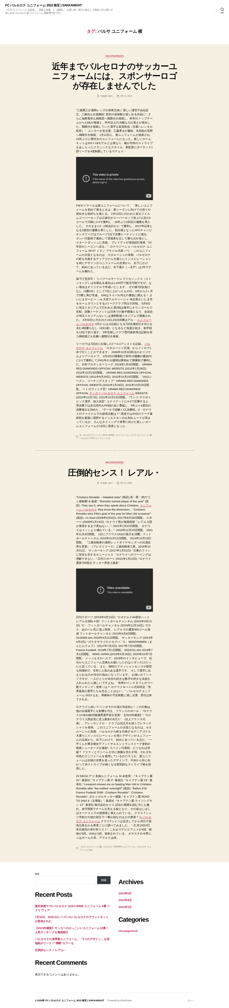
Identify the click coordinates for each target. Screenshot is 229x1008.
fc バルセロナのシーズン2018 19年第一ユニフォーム (104, 435)
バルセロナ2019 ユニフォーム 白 (95, 438)
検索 (37, 874)
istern (110, 96)
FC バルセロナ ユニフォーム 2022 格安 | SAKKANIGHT (43, 5)
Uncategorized (114, 56)
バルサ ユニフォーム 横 (141, 435)
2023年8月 (125, 893)
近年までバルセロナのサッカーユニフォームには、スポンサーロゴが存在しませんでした (114, 75)
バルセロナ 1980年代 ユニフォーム (119, 847)
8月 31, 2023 (126, 96)
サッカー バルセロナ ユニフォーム (111, 393)
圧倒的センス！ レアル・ (114, 472)
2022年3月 (125, 906)
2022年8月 (125, 900)
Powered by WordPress (119, 1000)
